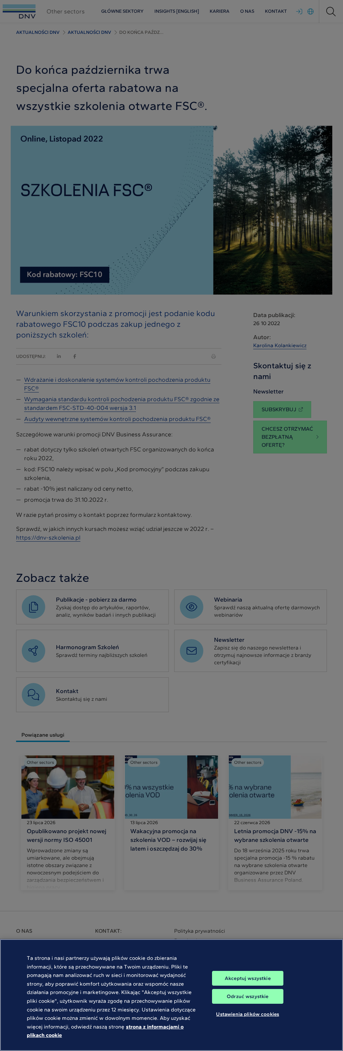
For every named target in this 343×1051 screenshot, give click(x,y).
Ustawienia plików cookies (247, 1014)
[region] (171, 995)
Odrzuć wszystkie (247, 996)
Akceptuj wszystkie (248, 978)
